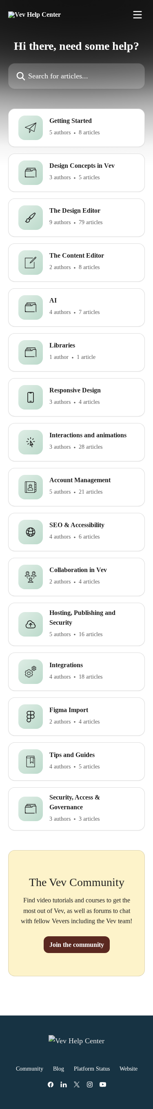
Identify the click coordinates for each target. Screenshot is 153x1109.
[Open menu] (137, 15)
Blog (58, 1069)
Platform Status (92, 1069)
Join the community (76, 944)
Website (128, 1069)
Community (29, 1069)
